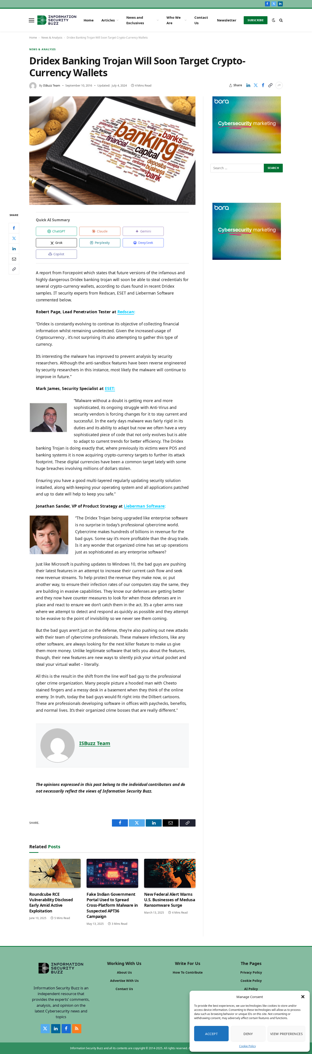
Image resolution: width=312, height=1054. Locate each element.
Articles (108, 20)
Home (89, 20)
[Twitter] (14, 238)
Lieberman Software (144, 506)
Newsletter (226, 20)
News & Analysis (51, 38)
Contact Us (201, 20)
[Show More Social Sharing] (279, 85)
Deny (248, 1033)
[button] (303, 996)
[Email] (14, 259)
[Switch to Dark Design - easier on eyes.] (273, 20)
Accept (211, 1033)
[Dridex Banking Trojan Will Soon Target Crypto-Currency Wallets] (112, 150)
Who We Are (174, 20)
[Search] (280, 20)
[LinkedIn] (14, 248)
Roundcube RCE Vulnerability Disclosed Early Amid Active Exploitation (51, 902)
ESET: (110, 388)
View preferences (286, 1033)
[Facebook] (14, 228)
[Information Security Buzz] (56, 20)
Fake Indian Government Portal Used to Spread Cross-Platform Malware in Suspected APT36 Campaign (112, 905)
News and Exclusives (135, 20)
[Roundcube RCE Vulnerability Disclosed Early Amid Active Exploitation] (55, 873)
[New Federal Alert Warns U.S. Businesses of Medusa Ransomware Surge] (170, 873)
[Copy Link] (270, 85)
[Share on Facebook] (262, 85)
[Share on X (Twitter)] (255, 85)
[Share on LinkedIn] (248, 85)
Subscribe (256, 20)
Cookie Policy (247, 1046)
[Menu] (31, 20)
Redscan (125, 311)
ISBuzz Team (51, 85)
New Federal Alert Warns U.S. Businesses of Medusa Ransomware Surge (169, 899)
